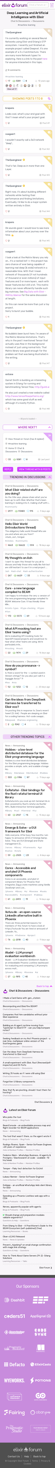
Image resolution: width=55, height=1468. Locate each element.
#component (26, 895)
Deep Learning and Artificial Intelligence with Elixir (27, 15)
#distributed (32, 773)
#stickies (9, 541)
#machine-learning (26, 25)
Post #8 (46, 409)
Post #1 (46, 123)
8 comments (14, 70)
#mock (19, 648)
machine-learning (18, 443)
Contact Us (14, 1456)
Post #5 (46, 241)
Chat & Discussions (20, 21)
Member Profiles (33, 1150)
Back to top (43, 986)
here (44, 58)
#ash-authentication (33, 571)
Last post (45, 459)
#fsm (7, 612)
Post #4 (46, 211)
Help (26, 1456)
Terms (35, 1461)
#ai (36, 972)
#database (19, 773)
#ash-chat (16, 571)
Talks (25, 1261)
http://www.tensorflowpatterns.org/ (24, 396)
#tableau (38, 895)
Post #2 (46, 149)
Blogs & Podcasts (10, 1120)
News (7, 745)
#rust (16, 811)
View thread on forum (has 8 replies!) (26, 439)
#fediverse (20, 935)
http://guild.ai (42, 387)
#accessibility (11, 895)
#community (11, 507)
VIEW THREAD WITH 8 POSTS (34, 469)
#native (8, 851)
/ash (7, 571)
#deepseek (10, 720)
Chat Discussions (42, 1102)
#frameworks (29, 847)
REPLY (8, 469)
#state (17, 851)
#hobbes (44, 773)
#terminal (25, 811)
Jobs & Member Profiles (13, 1150)
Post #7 (46, 363)
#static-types (11, 608)
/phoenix (9, 891)
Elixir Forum (28, 1110)
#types (40, 608)
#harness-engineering (27, 720)
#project (31, 935)
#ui (25, 891)
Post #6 (46, 317)
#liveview (33, 891)
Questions (24, 1221)
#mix (14, 682)
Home (11, 448)
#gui (40, 847)
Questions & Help (10, 1221)
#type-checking (27, 608)
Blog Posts (25, 1120)
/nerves (8, 847)
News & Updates (17, 1240)
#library (8, 773)
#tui (34, 811)
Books (25, 1231)
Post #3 (46, 175)
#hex (7, 682)
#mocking (9, 648)
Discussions (38, 21)
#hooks (43, 891)
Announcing (19, 745)
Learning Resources (11, 1231)
